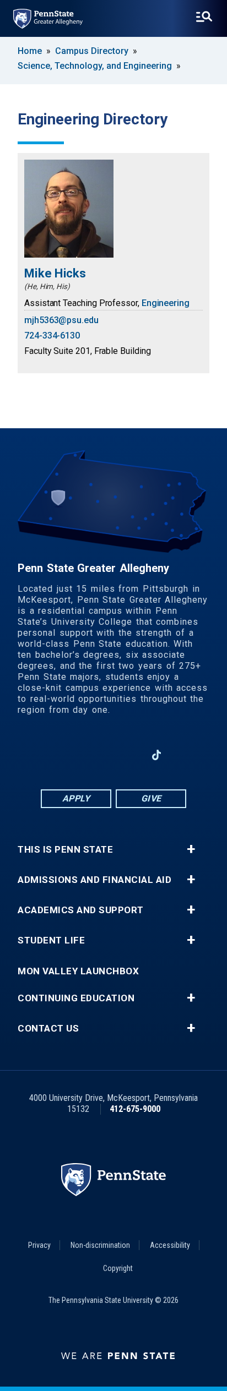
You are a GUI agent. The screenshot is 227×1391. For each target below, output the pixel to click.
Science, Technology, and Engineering (95, 66)
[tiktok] (157, 755)
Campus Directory (91, 51)
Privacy (39, 1245)
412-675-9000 (135, 1109)
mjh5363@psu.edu (61, 320)
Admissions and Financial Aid (94, 880)
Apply (76, 798)
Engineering (166, 303)
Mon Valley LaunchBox (78, 971)
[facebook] (70, 755)
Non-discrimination (100, 1245)
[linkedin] (99, 755)
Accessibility (170, 1245)
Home (30, 51)
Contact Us (48, 1028)
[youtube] (128, 755)
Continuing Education (76, 998)
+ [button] (191, 849)
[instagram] (42, 755)
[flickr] (185, 755)
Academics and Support (81, 910)
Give (151, 798)
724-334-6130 (52, 335)
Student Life (51, 940)
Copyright (118, 1268)
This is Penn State (65, 849)
